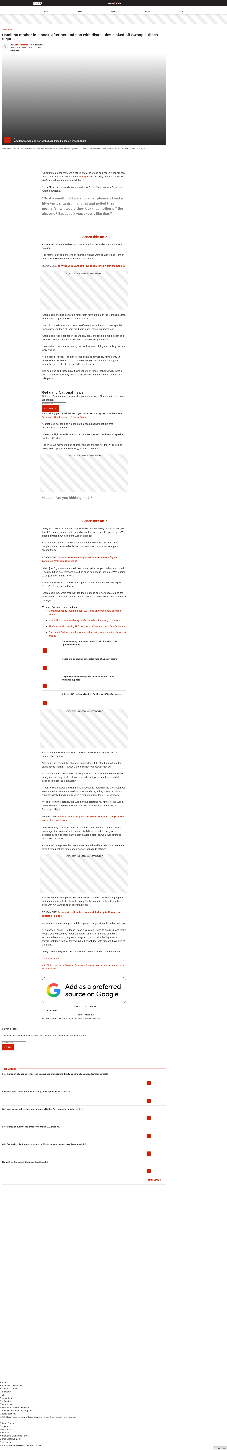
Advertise (4, 1432)
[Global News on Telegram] (100, 1379)
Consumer (7, 30)
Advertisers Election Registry (14, 1407)
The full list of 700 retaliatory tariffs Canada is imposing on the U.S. (85, 620)
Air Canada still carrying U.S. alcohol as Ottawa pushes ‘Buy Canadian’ (87, 626)
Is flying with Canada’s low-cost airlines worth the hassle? (91, 265)
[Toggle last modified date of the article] (42, 47)
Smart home (6, 1404)
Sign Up (8, 1047)
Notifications (6, 1401)
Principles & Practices (11, 1385)
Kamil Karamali (20, 45)
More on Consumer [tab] (52, 607)
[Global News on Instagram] (139, 1358)
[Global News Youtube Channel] (100, 1358)
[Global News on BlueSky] (139, 1379)
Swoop (82, 176)
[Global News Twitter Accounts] (60, 1358)
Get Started (50, 408)
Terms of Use (6, 1429)
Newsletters (6, 1398)
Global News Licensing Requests (16, 1410)
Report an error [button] (85, 1015)
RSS (2, 1395)
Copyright (5, 1426)
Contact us (5, 1392)
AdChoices (221, 1448)
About (3, 1382)
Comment (52, 1011)
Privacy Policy (78, 417)
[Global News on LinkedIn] (20, 1379)
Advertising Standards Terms (14, 1436)
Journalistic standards (86, 1006)
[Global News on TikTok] (60, 1379)
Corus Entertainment (10, 1439)
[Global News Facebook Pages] (20, 1358)
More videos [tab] (70, 607)
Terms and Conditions (54, 417)
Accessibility (6, 1442)
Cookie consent (8, 1414)
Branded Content (8, 1388)
